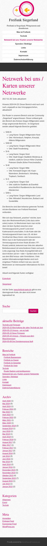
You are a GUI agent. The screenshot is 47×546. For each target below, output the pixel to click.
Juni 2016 (6, 459)
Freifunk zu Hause (11, 360)
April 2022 (6, 415)
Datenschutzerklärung (23, 59)
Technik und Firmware (11, 325)
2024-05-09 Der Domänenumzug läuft (17, 341)
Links (23, 48)
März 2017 (6, 445)
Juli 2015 (6, 484)
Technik (23, 36)
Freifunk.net (35, 542)
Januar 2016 (7, 467)
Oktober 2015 (7, 476)
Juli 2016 (6, 456)
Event (4, 502)
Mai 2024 (6, 404)
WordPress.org (8, 527)
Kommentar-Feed (9, 524)
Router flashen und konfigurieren (17, 371)
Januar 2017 (7, 451)
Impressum (23, 56)
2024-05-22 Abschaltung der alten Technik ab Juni (22, 328)
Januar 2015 (7, 487)
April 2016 (6, 464)
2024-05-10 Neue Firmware (13, 333)
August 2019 (7, 429)
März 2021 (6, 420)
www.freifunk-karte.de (22, 290)
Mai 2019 (6, 434)
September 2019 (9, 426)
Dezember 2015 (8, 470)
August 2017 (7, 442)
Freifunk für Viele (11, 366)
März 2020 (6, 423)
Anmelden (6, 518)
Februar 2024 (7, 409)
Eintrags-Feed (8, 521)
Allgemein (6, 500)
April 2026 (6, 401)
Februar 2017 (7, 448)
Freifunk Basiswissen (12, 357)
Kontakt (23, 52)
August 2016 (7, 453)
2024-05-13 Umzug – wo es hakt (15, 330)
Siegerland (6, 284)
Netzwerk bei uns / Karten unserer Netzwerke (23, 40)
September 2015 (9, 478)
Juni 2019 (6, 431)
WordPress (26, 542)
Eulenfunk (6, 279)
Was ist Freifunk (23, 32)
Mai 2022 (6, 412)
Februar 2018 (7, 440)
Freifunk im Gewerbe (12, 363)
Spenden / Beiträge (23, 44)
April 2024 (6, 406)
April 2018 (6, 437)
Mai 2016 (6, 462)
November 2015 (8, 473)
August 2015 (7, 481)
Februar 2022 (7, 417)
